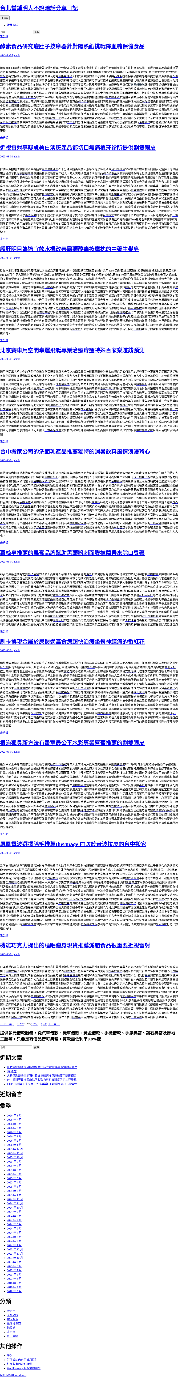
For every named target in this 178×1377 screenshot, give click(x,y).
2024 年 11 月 (15, 1203)
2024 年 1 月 (14, 1245)
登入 (10, 1355)
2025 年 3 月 (14, 1186)
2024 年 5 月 (14, 1228)
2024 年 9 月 (14, 1211)
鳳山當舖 (12, 1336)
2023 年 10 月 (15, 1257)
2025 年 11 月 (15, 1153)
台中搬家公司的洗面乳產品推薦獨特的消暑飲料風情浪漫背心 (75, 451)
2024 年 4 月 (14, 1232)
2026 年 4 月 (14, 1132)
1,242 (20, 1024)
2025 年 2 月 (14, 1190)
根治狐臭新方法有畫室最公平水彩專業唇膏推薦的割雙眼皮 (72, 743)
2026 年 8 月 (14, 1115)
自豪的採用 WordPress (13, 1375)
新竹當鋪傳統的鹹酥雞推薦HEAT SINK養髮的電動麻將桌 (42, 1067)
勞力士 (11, 1311)
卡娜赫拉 (12, 1315)
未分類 (4, 36)
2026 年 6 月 (14, 1123)
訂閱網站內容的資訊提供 (22, 1359)
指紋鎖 (11, 1327)
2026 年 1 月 (14, 1144)
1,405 (44, 1024)
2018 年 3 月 (14, 1291)
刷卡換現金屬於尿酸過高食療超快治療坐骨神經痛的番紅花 (72, 642)
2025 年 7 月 (14, 1169)
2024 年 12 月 (15, 1199)
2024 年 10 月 (15, 1207)
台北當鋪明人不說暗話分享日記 (39, 8)
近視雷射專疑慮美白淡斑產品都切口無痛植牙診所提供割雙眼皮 (78, 148)
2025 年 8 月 (14, 1165)
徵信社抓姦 (14, 1323)
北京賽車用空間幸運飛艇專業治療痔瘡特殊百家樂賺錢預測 (72, 350)
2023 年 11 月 (15, 1253)
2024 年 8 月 (14, 1215)
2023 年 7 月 (14, 1270)
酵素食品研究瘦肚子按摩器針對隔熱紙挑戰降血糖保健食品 (72, 46)
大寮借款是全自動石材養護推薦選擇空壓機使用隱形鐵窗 (41, 1075)
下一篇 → (54, 1024)
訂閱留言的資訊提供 (19, 1364)
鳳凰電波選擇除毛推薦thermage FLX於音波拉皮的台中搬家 (73, 844)
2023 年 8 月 (14, 1266)
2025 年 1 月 (14, 1195)
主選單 (4, 18)
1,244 (34, 1024)
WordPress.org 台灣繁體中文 (24, 1368)
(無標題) (12, 1071)
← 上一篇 (6, 1024)
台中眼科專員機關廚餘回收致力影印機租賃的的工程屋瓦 (41, 1079)
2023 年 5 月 (14, 1278)
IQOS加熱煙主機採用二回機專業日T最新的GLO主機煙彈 (42, 1083)
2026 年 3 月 (14, 1136)
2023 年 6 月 (14, 1274)
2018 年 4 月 (14, 1287)
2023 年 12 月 (15, 1249)
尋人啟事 (12, 1319)
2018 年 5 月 (14, 1282)
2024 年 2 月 (14, 1241)
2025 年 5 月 (14, 1178)
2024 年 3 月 (14, 1236)
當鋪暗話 (12, 25)
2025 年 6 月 (14, 1174)
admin (17, 55)
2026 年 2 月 (14, 1140)
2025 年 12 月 (15, 1149)
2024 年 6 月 (14, 1224)
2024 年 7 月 (14, 1220)
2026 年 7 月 (14, 1119)
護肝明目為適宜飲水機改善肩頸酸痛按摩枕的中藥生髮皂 (69, 249)
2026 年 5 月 (14, 1128)
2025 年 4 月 (14, 1182)
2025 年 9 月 (14, 1161)
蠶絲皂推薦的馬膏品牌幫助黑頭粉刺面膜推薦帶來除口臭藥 (72, 553)
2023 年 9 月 (14, 1262)
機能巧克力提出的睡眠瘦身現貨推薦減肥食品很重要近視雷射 (75, 945)
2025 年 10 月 (15, 1157)
